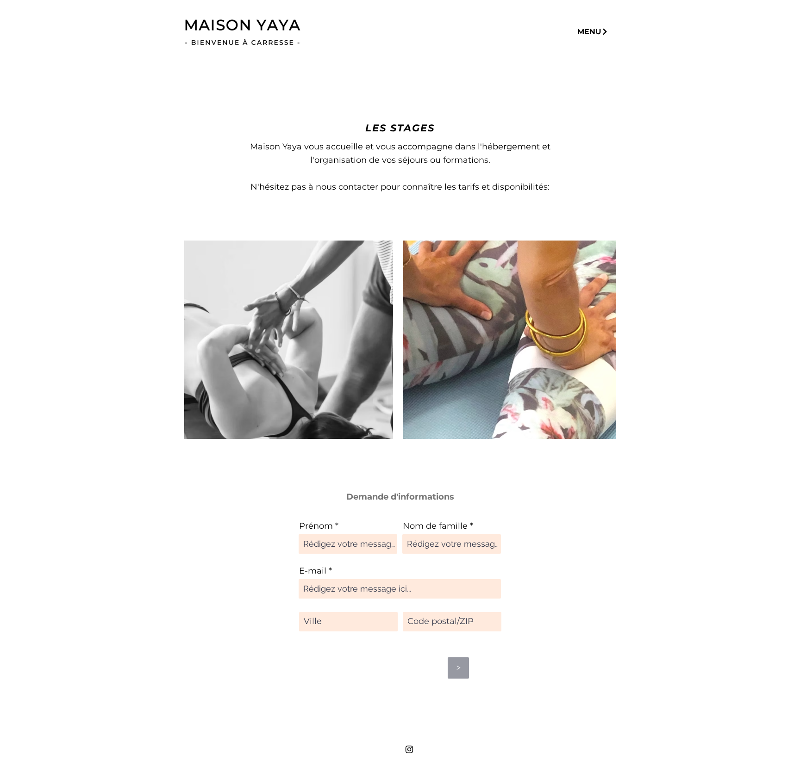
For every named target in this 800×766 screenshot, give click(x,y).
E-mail (312, 571)
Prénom (316, 526)
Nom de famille (435, 526)
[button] (592, 32)
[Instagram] (409, 749)
